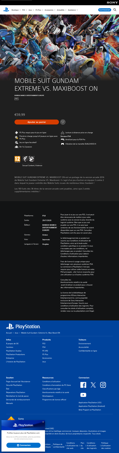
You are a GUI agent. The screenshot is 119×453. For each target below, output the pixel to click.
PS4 (43, 347)
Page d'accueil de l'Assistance (18, 381)
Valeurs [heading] (82, 339)
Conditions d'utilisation (51, 381)
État (7, 388)
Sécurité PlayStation (14, 385)
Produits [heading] (46, 339)
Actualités (60, 10)
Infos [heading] (8, 339)
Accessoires (49, 10)
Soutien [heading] (10, 377)
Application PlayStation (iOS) (90, 402)
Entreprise (10, 358)
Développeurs (47, 396)
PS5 (23, 10)
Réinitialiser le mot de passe (17, 396)
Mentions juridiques (47, 445)
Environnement (85, 343)
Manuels (9, 403)
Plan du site (82, 445)
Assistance (72, 10)
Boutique (15, 10)
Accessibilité (84, 347)
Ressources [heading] (48, 377)
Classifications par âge (51, 388)
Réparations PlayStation (15, 392)
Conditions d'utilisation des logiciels (92, 445)
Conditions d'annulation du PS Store (56, 385)
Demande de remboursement (18, 399)
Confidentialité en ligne (88, 351)
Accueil (9, 333)
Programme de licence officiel (54, 399)
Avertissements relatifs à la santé (74, 282)
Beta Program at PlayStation (90, 410)
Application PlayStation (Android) (92, 406)
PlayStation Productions (15, 354)
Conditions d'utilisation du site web (72, 445)
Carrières (9, 347)
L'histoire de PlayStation (15, 361)
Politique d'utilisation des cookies (106, 445)
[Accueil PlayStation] (6, 10)
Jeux (30, 10)
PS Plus (38, 10)
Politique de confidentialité (58, 445)
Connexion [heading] (84, 377)
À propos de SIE (12, 343)
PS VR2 (45, 351)
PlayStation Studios (13, 351)
